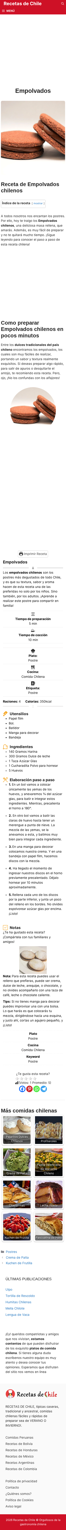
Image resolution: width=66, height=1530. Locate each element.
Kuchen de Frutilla (19, 1263)
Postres (11, 1252)
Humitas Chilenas (18, 1302)
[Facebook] (22, 1089)
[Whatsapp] (36, 1089)
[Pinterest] (29, 1089)
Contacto (12, 1487)
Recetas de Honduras (22, 1450)
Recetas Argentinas (20, 1463)
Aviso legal (13, 1506)
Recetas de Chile (23, 3)
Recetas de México (20, 1456)
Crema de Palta (17, 1257)
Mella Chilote (15, 1308)
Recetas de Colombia (21, 1469)
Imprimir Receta (35, 554)
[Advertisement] (33, 51)
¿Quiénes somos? (19, 1494)
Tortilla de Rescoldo (20, 1296)
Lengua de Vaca (18, 1315)
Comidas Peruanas (19, 1437)
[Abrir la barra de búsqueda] (62, 3)
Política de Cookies (20, 1500)
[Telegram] (44, 1089)
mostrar (38, 203)
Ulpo (9, 1289)
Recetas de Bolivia (19, 1444)
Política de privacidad (21, 1481)
